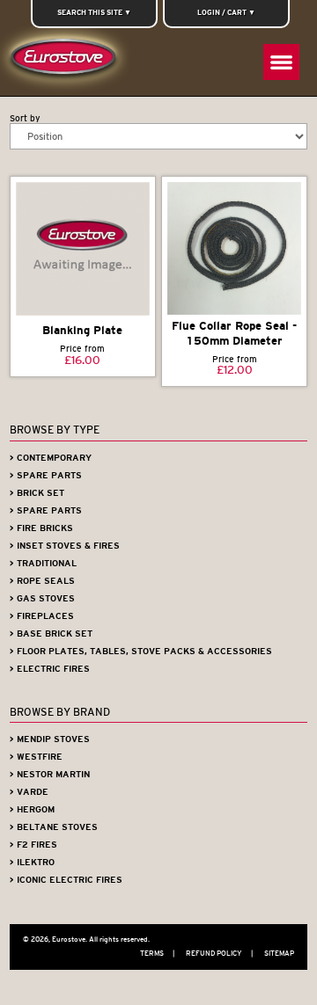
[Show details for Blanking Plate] (83, 249)
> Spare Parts (46, 475)
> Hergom (32, 809)
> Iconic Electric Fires (66, 880)
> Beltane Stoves (54, 827)
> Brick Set (37, 493)
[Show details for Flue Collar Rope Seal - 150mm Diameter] (234, 249)
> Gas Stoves (42, 598)
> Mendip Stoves (50, 739)
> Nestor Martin (50, 774)
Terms (157, 953)
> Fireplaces (42, 616)
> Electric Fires (50, 669)
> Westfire (36, 756)
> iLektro (32, 862)
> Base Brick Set (51, 633)
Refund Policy (219, 953)
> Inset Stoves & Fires (65, 545)
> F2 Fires (33, 844)
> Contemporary (51, 457)
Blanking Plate (82, 330)
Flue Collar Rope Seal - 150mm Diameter (234, 333)
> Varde (29, 792)
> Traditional (43, 563)
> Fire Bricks (41, 528)
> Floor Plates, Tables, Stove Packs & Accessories (141, 651)
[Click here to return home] (66, 61)
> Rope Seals (42, 581)
